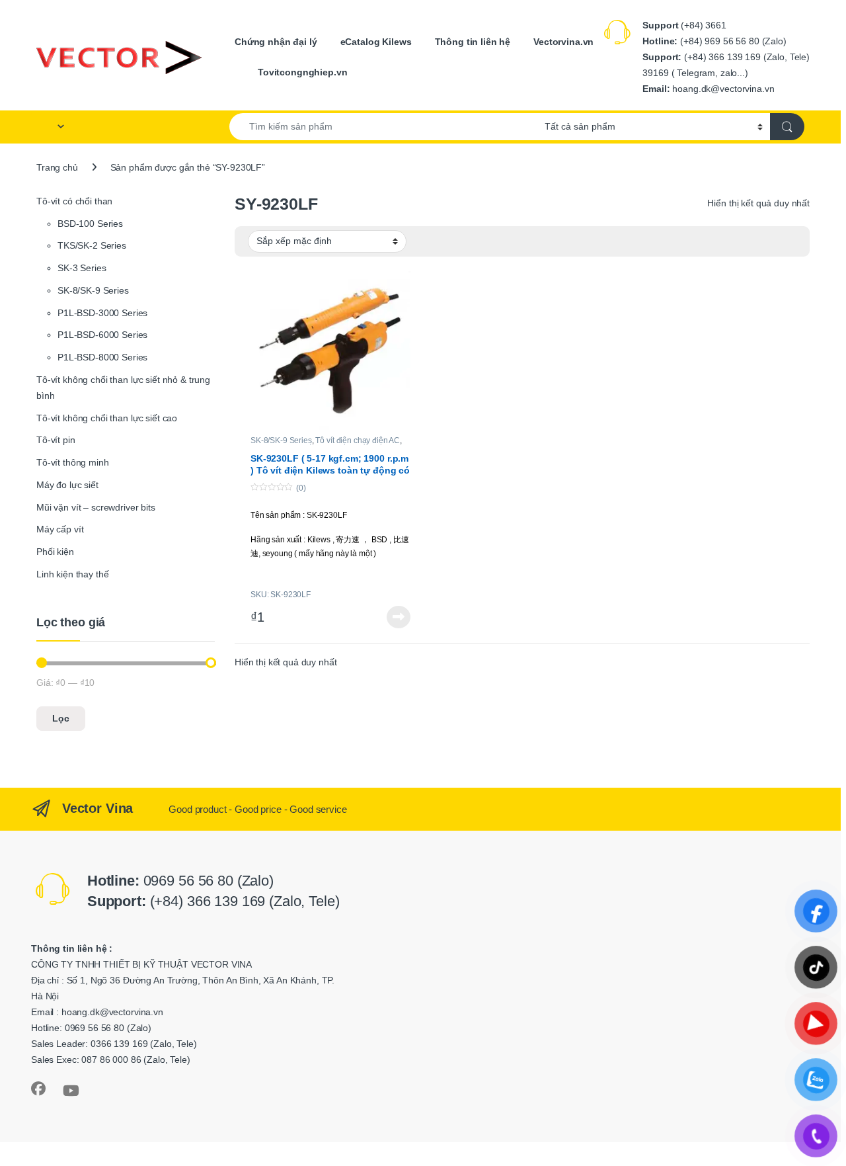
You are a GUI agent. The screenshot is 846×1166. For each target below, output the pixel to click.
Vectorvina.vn (563, 41)
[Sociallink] (38, 1088)
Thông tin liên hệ (473, 41)
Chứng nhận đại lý (276, 41)
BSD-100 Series (90, 223)
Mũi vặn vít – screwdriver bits (95, 507)
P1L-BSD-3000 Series (102, 313)
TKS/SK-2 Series (92, 245)
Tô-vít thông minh (72, 462)
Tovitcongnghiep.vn (302, 72)
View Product (394, 617)
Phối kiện (55, 551)
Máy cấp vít (59, 529)
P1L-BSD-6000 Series (102, 334)
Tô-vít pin (55, 440)
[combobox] (383, 126)
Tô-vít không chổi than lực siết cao (106, 418)
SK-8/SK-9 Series (281, 440)
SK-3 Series (82, 268)
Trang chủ (57, 167)
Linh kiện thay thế (72, 574)
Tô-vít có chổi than (74, 201)
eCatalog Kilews (376, 41)
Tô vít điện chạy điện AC (357, 440)
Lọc (60, 718)
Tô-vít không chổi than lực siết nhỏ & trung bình (123, 387)
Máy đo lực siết (67, 484)
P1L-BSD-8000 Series (102, 357)
